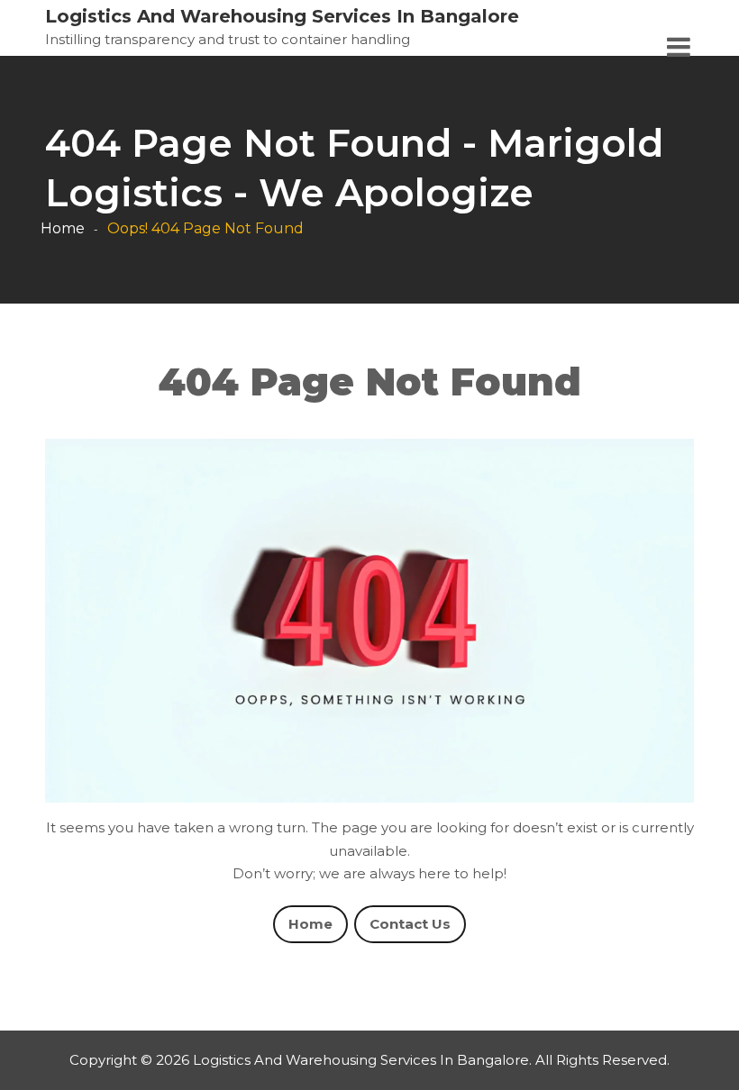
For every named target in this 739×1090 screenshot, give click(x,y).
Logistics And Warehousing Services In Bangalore (282, 16)
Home (63, 228)
